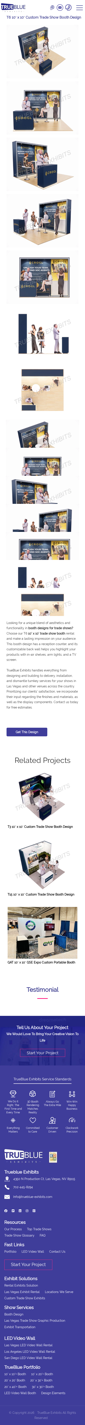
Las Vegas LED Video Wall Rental (28, 1345)
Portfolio (10, 1251)
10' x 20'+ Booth (42, 1374)
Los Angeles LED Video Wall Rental (29, 1351)
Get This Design (27, 732)
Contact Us (57, 1251)
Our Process (13, 1229)
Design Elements (53, 1393)
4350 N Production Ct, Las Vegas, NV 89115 (44, 1179)
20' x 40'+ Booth (15, 1387)
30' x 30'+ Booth (43, 1387)
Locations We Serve (59, 1292)
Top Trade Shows (39, 1229)
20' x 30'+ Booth (41, 1380)
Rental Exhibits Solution (21, 1285)
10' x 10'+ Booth (15, 1374)
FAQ (42, 1235)
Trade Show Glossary (19, 1235)
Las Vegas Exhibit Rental (22, 1292)
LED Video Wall (33, 1251)
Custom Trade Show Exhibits (24, 1298)
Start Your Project (42, 1053)
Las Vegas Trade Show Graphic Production (34, 1320)
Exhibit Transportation (19, 1327)
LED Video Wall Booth (20, 1393)
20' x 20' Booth (14, 1380)
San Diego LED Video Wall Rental (28, 1358)
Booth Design (13, 1314)
